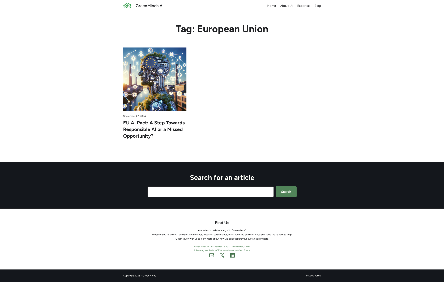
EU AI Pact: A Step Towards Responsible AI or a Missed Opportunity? (154, 129)
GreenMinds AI (150, 5)
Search (286, 192)
